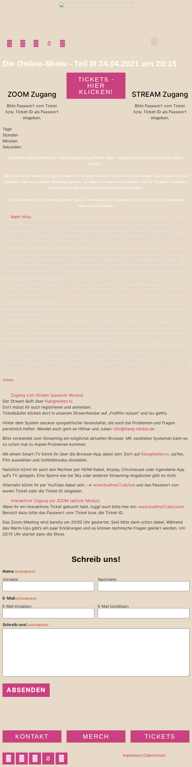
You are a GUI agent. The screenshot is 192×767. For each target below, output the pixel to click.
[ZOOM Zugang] (32, 79)
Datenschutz (154, 755)
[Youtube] (36, 44)
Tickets (8, 380)
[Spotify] (62, 44)
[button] (154, 42)
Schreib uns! (25, 625)
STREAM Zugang (160, 94)
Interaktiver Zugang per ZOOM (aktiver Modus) (55, 500)
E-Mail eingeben (17, 606)
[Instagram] (10, 44)
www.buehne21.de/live (114, 484)
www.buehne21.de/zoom (161, 506)
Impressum (132, 755)
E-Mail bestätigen (113, 606)
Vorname (10, 579)
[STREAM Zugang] (160, 79)
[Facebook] (23, 44)
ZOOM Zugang (32, 94)
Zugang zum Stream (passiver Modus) (47, 395)
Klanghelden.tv (58, 401)
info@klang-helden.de (133, 428)
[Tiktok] (49, 44)
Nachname (107, 579)
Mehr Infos (21, 216)
